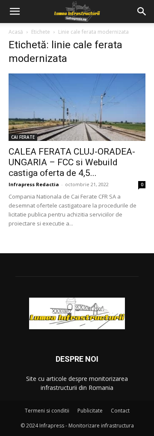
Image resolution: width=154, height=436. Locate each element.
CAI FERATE (23, 137)
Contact (120, 410)
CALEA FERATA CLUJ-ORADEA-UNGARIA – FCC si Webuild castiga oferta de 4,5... (72, 162)
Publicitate (90, 410)
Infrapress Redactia (34, 184)
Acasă (16, 31)
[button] (14, 11)
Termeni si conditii (47, 410)
